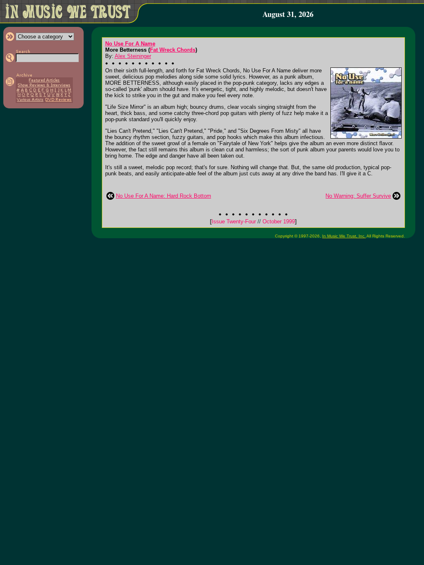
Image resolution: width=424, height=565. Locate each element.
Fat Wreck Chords (172, 50)
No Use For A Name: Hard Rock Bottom (163, 196)
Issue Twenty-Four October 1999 (253, 221)
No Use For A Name (130, 44)
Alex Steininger (133, 56)
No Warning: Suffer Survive (358, 196)
